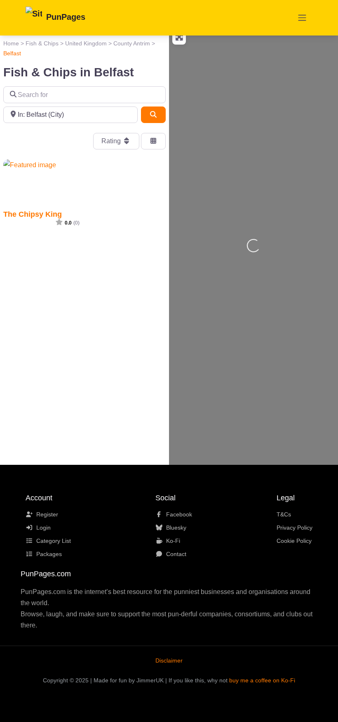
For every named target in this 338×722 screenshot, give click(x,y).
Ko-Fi (173, 540)
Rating (111, 140)
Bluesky (176, 527)
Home (11, 43)
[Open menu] (302, 17)
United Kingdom (86, 43)
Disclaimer (169, 660)
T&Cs (284, 514)
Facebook (179, 514)
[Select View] (153, 141)
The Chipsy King (32, 214)
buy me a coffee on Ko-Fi (262, 680)
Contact (176, 554)
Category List (53, 540)
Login (43, 527)
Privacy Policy (294, 527)
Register (47, 514)
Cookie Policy (294, 540)
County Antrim (131, 43)
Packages (49, 554)
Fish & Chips (42, 43)
